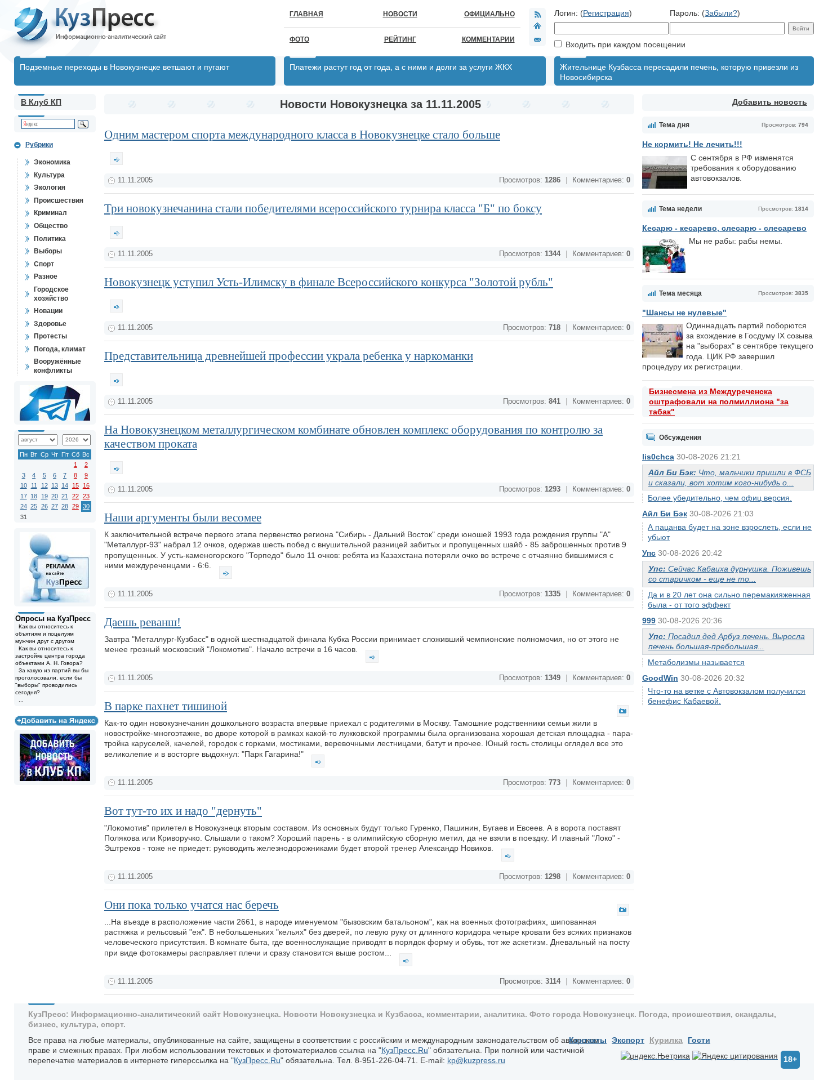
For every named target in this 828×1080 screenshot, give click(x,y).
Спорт (44, 264)
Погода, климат (60, 349)
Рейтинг (400, 39)
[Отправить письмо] (537, 39)
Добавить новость (769, 101)
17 (23, 496)
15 (75, 485)
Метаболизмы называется (696, 662)
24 (23, 506)
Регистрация (606, 12)
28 (64, 506)
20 (54, 496)
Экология (49, 187)
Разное (45, 276)
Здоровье (50, 324)
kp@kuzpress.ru (476, 1060)
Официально (489, 14)
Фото (299, 39)
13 (54, 485)
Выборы (48, 251)
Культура (49, 175)
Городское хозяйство (51, 293)
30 (86, 506)
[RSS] (537, 14)
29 (75, 506)
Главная (306, 14)
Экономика (52, 162)
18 (33, 496)
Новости (400, 14)
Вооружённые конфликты (57, 366)
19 (44, 496)
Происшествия (58, 200)
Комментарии (488, 39)
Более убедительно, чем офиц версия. (720, 497)
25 (33, 506)
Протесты (50, 336)
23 (86, 496)
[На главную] (537, 27)
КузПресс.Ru (404, 1050)
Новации (48, 311)
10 (23, 485)
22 (75, 496)
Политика (50, 239)
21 (64, 496)
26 (44, 506)
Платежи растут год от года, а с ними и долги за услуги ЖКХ (401, 67)
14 (64, 485)
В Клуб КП (41, 101)
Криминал (50, 213)
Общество (51, 226)
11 (34, 485)
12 (44, 485)
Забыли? (721, 12)
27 (54, 506)
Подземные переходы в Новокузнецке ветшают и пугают (124, 67)
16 (86, 485)
